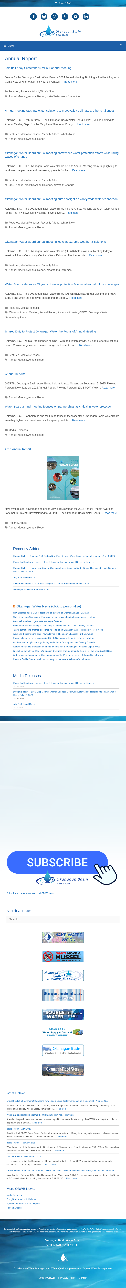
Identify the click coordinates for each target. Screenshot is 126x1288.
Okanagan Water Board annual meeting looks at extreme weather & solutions (55, 241)
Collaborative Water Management (31, 1268)
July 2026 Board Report (24, 577)
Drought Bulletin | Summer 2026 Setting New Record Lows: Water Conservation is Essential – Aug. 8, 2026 (64, 556)
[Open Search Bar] (121, 46)
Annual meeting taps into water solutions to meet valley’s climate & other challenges (60, 110)
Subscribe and (13, 893)
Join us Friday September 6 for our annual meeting (38, 68)
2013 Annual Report (18, 449)
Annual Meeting (18, 96)
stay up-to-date (28, 893)
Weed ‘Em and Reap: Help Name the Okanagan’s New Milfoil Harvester (40, 1115)
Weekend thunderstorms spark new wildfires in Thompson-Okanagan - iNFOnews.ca (53, 634)
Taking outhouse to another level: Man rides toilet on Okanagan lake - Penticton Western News (58, 630)
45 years (14, 312)
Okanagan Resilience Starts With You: (31, 589)
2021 (12, 185)
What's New (47, 91)
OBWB (83, 312)
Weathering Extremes (59, 270)
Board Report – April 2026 (19, 1129)
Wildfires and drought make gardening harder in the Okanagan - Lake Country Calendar (54, 642)
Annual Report (36, 96)
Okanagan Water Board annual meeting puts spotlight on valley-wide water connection (61, 199)
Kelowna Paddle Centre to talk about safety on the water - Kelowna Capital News (51, 659)
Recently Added (30, 91)
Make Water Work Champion (63, 96)
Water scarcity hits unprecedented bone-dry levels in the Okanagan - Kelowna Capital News (56, 646)
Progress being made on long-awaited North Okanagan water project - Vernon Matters (53, 638)
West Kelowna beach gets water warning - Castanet (37, 621)
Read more (70, 81)
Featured (14, 91)
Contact (83, 1277)
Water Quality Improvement (66, 1268)
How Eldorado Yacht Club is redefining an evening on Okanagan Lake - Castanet (51, 613)
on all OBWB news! (45, 893)
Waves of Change (63, 185)
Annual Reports (15, 374)
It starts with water (68, 312)
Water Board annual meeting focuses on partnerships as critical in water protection (59, 406)
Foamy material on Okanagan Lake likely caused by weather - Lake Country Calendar (53, 625)
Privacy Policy (67, 1277)
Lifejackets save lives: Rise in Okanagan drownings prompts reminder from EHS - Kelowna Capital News (63, 651)
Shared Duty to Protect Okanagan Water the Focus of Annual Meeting (50, 331)
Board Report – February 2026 (21, 1143)
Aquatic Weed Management (97, 1268)
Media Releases (30, 134)
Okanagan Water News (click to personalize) (48, 606)
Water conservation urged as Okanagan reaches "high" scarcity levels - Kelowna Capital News (58, 655)
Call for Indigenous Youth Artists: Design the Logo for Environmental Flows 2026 (51, 583)
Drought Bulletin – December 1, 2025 (24, 1156)
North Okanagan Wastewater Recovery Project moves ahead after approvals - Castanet (54, 617)
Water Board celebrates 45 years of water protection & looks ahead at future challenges (62, 284)
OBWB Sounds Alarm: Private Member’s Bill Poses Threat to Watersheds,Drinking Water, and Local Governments (61, 1170)
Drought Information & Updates (21, 1199)
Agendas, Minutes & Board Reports (23, 1203)
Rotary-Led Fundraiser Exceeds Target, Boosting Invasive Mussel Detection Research (54, 562)
